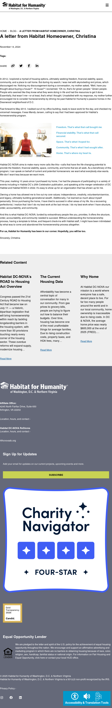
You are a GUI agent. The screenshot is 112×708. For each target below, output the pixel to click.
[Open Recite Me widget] (87, 699)
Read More (6, 358)
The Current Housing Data (51, 279)
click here (40, 657)
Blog (13, 31)
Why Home (89, 276)
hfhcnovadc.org (8, 440)
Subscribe (56, 474)
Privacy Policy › (8, 688)
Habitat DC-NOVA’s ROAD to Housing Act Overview (15, 281)
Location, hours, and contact (14, 419)
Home (3, 31)
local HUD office (69, 657)
